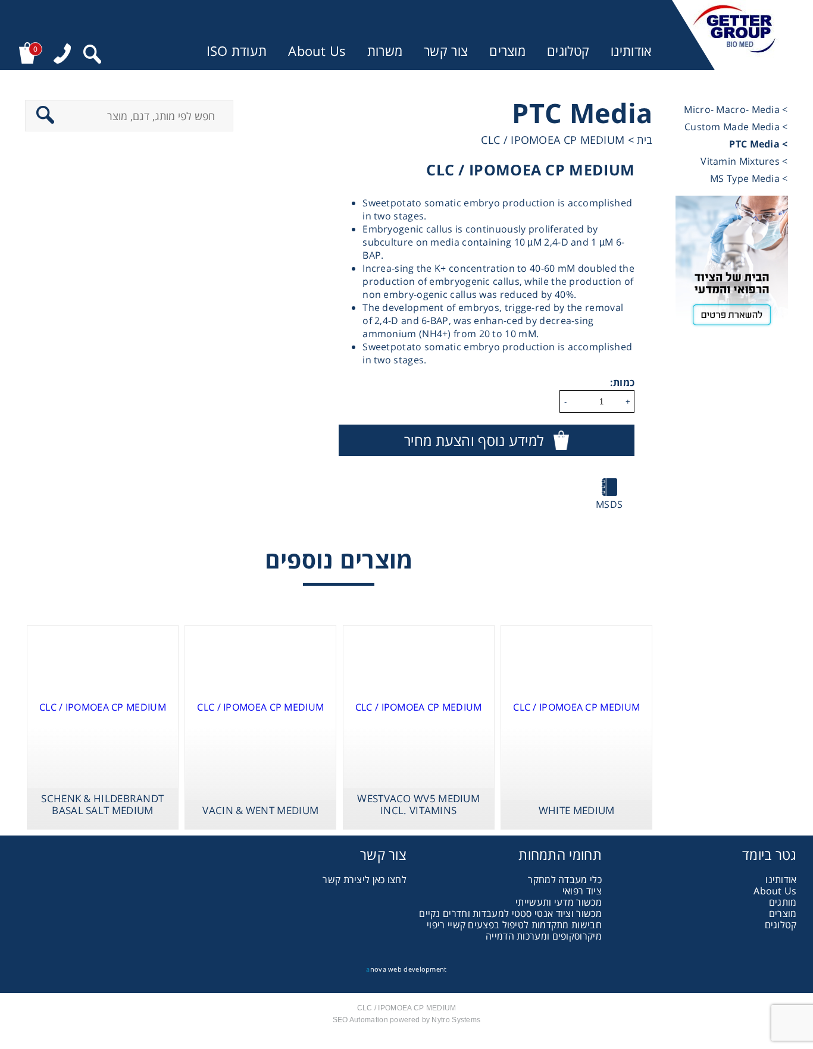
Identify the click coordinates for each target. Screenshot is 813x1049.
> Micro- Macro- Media (735, 109)
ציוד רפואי (582, 890)
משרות (385, 50)
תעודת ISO (237, 50)
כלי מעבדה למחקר (565, 879)
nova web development (406, 969)
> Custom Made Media (736, 126)
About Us (316, 50)
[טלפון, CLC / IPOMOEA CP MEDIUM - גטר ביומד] (62, 55)
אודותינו (631, 50)
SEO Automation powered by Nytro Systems (407, 1020)
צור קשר (446, 50)
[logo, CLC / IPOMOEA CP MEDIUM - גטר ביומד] (734, 35)
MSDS (609, 504)
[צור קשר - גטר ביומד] (732, 265)
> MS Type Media (749, 178)
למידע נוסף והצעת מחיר (473, 440)
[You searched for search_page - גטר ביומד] (92, 56)
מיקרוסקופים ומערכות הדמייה (544, 936)
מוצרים (507, 50)
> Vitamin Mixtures (744, 161)
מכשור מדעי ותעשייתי (558, 902)
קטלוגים (568, 50)
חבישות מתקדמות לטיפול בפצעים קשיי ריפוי (514, 924)
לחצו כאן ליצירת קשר (364, 879)
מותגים (783, 902)
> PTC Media (758, 143)
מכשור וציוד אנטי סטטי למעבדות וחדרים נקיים (510, 913)
